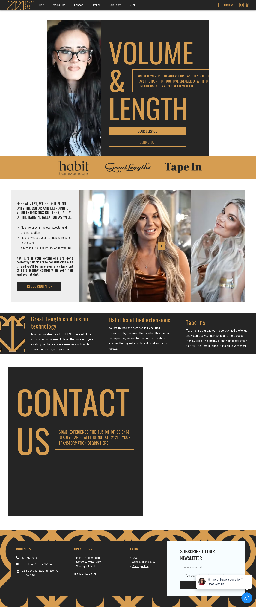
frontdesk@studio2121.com (38, 564)
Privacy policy (140, 566)
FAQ (134, 557)
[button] (41, 5)
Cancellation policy (143, 561)
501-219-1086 (29, 557)
